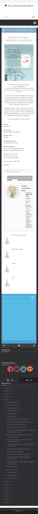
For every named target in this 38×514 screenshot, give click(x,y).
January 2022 (12, 478)
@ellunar (28, 200)
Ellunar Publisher (20, 5)
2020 (7, 485)
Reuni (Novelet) (12, 466)
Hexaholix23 (19, 511)
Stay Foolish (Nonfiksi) (15, 451)
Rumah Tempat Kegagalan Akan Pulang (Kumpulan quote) (21, 431)
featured (22, 170)
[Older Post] (34, 346)
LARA (13, 277)
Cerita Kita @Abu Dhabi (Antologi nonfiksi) (18, 458)
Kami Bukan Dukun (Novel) (16, 427)
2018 (7, 490)
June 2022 (11, 416)
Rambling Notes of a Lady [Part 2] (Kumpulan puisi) (19, 440)
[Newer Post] (4, 346)
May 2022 (10, 470)
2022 (7, 399)
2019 (7, 487)
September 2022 (13, 411)
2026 (7, 388)
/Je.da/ (14, 263)
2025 (7, 391)
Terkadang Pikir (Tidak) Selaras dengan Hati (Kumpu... (21, 463)
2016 (7, 496)
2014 (7, 502)
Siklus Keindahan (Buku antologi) (18, 449)
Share (15, 177)
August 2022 (11, 414)
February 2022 (12, 475)
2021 (7, 482)
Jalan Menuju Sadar (17, 249)
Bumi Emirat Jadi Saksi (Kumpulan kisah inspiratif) (19, 436)
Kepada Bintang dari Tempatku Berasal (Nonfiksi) (21, 445)
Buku (17, 170)
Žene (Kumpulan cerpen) (19, 235)
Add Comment (9, 170)
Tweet (9, 179)
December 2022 (13, 402)
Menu (6, 17)
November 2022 (13, 405)
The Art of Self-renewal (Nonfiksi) (19, 39)
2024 (7, 394)
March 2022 (11, 472)
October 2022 (12, 408)
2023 (7, 397)
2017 (7, 493)
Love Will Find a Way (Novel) (17, 425)
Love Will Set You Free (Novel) (17, 419)
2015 (7, 499)
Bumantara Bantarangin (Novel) (18, 422)
